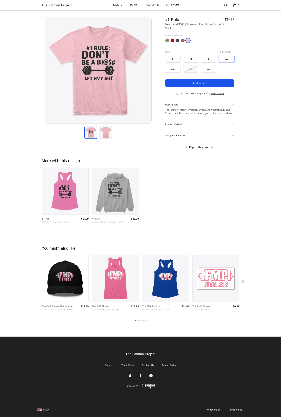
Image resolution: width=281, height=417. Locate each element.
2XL (173, 68)
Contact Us (148, 365)
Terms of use (235, 409)
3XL (191, 68)
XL (226, 58)
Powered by (132, 385)
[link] (65, 190)
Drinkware (172, 4)
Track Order (127, 365)
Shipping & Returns (176, 135)
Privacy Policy (213, 409)
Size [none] (167, 52)
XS (208, 68)
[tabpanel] (98, 70)
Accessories (152, 4)
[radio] (173, 59)
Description (171, 104)
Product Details (173, 124)
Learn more (217, 93)
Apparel (133, 4)
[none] (224, 51)
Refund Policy (169, 365)
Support (109, 365)
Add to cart (200, 83)
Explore (117, 4)
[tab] (91, 132)
